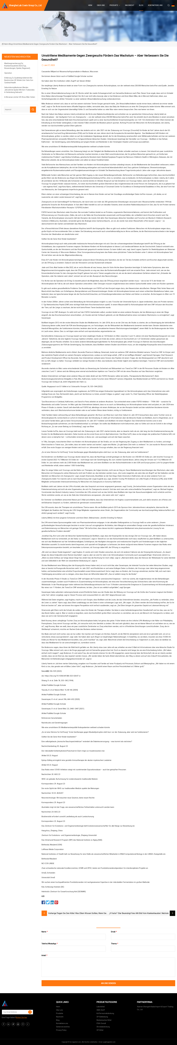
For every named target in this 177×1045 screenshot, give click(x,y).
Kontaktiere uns (155, 5)
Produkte (114, 5)
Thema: (114, 944)
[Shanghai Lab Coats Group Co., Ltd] (14, 1003)
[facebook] (3, 1024)
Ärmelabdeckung (103, 1027)
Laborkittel (101, 1007)
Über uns (101, 5)
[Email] (30, 1012)
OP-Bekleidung (102, 1017)
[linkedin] (8, 1024)
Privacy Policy (61, 1030)
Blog (141, 5)
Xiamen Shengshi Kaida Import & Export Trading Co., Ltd (155, 1008)
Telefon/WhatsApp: (50, 944)
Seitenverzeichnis (63, 1027)
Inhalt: (44, 955)
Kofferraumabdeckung (105, 1013)
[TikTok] (28, 1024)
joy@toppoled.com (109, 1042)
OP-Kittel (100, 1030)
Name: (45, 932)
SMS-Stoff (101, 1010)
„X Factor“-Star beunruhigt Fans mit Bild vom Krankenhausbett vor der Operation (135, 913)
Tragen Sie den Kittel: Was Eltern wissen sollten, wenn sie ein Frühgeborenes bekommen (81, 913)
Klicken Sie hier (21, 1017)
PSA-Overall (101, 1023)
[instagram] (23, 1024)
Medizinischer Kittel (104, 1020)
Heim (90, 5)
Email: (114, 932)
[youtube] (18, 1024)
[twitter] (13, 1024)
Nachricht (129, 5)
